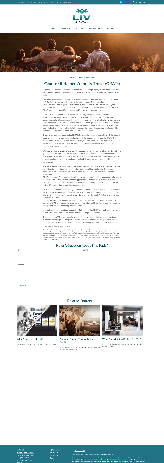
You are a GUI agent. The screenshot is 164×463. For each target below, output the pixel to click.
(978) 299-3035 (27, 455)
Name (19, 250)
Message (20, 264)
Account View (140, 2)
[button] (53, 28)
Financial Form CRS (80, 451)
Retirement (54, 452)
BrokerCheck (110, 454)
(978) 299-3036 (25, 458)
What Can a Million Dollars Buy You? (121, 339)
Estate (52, 458)
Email (85, 250)
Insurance (53, 461)
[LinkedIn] (121, 2)
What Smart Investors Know (32, 339)
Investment (54, 455)
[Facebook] (127, 2)
